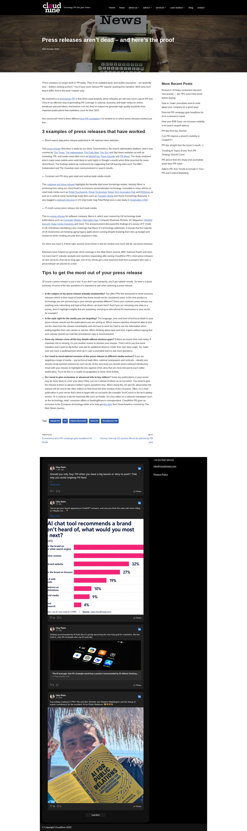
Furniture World (105, 196)
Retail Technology (98, 192)
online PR (55, 421)
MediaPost (94, 156)
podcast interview (66, 200)
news (122, 7)
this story (107, 404)
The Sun (104, 152)
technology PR (67, 99)
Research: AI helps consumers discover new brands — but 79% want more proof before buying (182, 94)
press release (54, 148)
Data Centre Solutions (62, 224)
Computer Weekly (72, 220)
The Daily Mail (91, 152)
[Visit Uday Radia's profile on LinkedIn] (52, 468)
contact (200, 7)
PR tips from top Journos (174, 131)
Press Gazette (108, 156)
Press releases (78, 421)
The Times (59, 152)
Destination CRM (139, 200)
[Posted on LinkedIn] (139, 468)
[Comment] (56, 685)
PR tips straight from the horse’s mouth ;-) (182, 145)
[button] (138, 7)
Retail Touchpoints (78, 192)
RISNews (145, 192)
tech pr (94, 421)
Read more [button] (55, 484)
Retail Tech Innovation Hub (121, 192)
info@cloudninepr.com (165, 466)
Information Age (90, 220)
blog (191, 7)
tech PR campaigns (90, 118)
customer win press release (61, 184)
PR (65, 421)
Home (112, 7)
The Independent (74, 152)
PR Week (125, 156)
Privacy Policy (161, 474)
